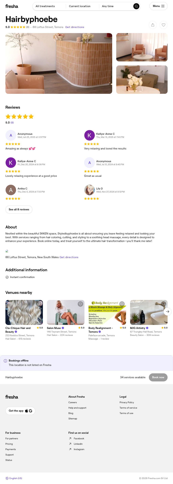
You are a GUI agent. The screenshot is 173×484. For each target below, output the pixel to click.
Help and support (77, 407)
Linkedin (78, 443)
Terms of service (128, 407)
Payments (10, 449)
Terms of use (126, 413)
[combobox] (49, 6)
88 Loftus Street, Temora (48, 27)
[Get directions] (80, 251)
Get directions (74, 27)
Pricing (9, 443)
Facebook (79, 438)
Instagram (79, 449)
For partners (11, 438)
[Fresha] (11, 6)
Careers (72, 402)
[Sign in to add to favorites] (39, 304)
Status (8, 460)
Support (9, 454)
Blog (70, 413)
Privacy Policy (127, 402)
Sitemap (72, 418)
